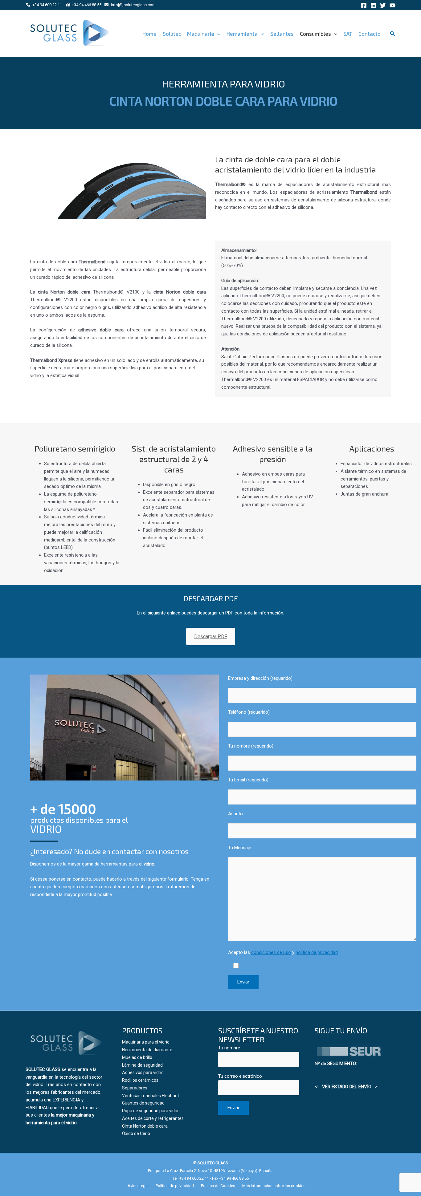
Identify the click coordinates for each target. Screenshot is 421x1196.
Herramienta (242, 33)
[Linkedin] (373, 5)
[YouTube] (392, 5)
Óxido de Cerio (136, 1133)
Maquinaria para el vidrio (146, 1042)
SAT (347, 33)
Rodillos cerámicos (140, 1080)
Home (149, 33)
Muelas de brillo (137, 1057)
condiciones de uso (271, 952)
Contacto (369, 33)
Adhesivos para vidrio (143, 1072)
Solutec (172, 33)
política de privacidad (317, 952)
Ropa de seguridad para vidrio (151, 1110)
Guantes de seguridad (143, 1103)
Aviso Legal (138, 1185)
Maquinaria (200, 33)
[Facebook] (364, 5)
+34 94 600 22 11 (47, 4)
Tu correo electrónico (240, 1076)
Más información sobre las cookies (273, 1185)
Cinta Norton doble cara (145, 1126)
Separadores (134, 1087)
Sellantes (282, 33)
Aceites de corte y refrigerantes (153, 1118)
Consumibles (315, 33)
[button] (217, 33)
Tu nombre (229, 1048)
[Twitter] (383, 5)
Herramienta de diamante (147, 1049)
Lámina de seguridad (142, 1065)
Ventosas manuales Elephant (150, 1095)
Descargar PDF (210, 636)
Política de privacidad (175, 1185)
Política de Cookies (218, 1185)
